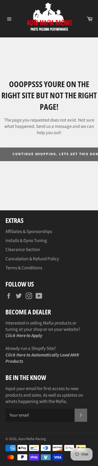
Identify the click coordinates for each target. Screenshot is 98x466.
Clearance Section (22, 249)
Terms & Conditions (23, 268)
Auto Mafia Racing (32, 438)
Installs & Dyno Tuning (26, 240)
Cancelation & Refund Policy (32, 259)
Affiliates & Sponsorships (28, 231)
